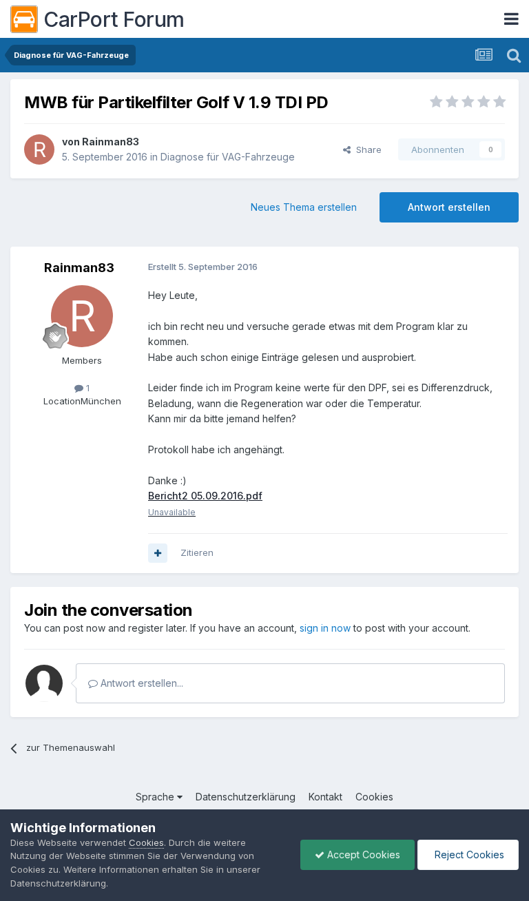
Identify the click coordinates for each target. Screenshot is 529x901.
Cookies (374, 796)
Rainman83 (110, 141)
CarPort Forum (114, 19)
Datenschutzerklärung (245, 796)
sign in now (325, 628)
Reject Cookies (468, 854)
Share (366, 149)
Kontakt (325, 796)
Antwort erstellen (449, 207)
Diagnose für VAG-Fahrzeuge (227, 157)
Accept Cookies (362, 854)
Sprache (156, 796)
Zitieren (197, 552)
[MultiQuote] (157, 553)
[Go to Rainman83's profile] (39, 149)
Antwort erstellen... (140, 683)
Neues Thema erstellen (304, 207)
